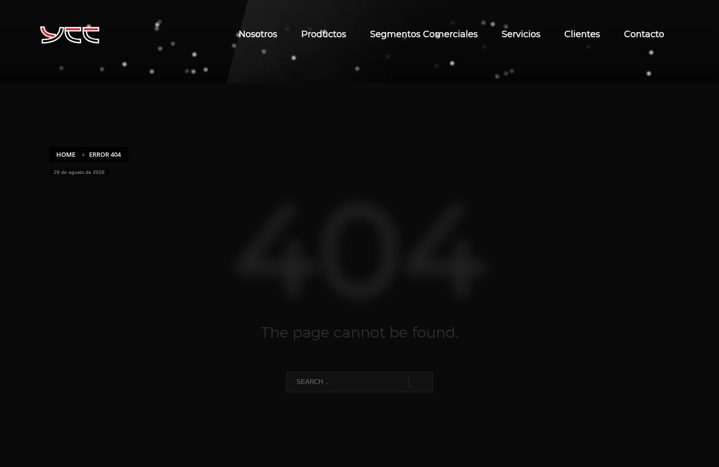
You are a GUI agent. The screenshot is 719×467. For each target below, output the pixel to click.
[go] (421, 382)
